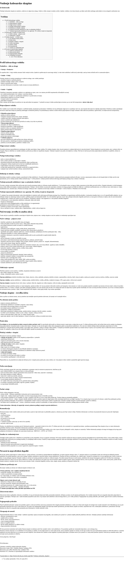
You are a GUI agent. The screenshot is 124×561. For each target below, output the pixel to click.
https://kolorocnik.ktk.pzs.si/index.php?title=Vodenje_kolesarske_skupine (29, 556)
